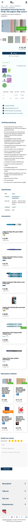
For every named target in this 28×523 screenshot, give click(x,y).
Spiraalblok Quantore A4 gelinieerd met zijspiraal (20, 419)
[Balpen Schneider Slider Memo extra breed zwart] (14, 274)
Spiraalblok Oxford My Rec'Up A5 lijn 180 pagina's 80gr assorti (6, 390)
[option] (14, 26)
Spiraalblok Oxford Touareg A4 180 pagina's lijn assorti (20, 390)
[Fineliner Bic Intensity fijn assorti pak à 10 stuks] (14, 300)
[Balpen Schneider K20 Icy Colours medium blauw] (14, 249)
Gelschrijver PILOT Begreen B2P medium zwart (12, 333)
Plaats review (6, 468)
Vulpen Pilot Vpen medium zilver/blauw (11, 359)
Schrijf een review (22, 65)
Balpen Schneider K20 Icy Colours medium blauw (13, 257)
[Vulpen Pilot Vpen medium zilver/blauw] (14, 351)
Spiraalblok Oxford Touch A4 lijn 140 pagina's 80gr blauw (7, 419)
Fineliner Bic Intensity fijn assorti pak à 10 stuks (14, 308)
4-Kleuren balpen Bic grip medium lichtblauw (13, 232)
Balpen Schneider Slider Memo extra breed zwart (14, 282)
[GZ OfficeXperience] (12, 3)
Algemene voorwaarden (7, 519)
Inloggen (15, 53)
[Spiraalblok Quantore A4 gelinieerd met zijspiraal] (21, 410)
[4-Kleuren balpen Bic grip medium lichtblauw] (14, 224)
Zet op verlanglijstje (15, 56)
